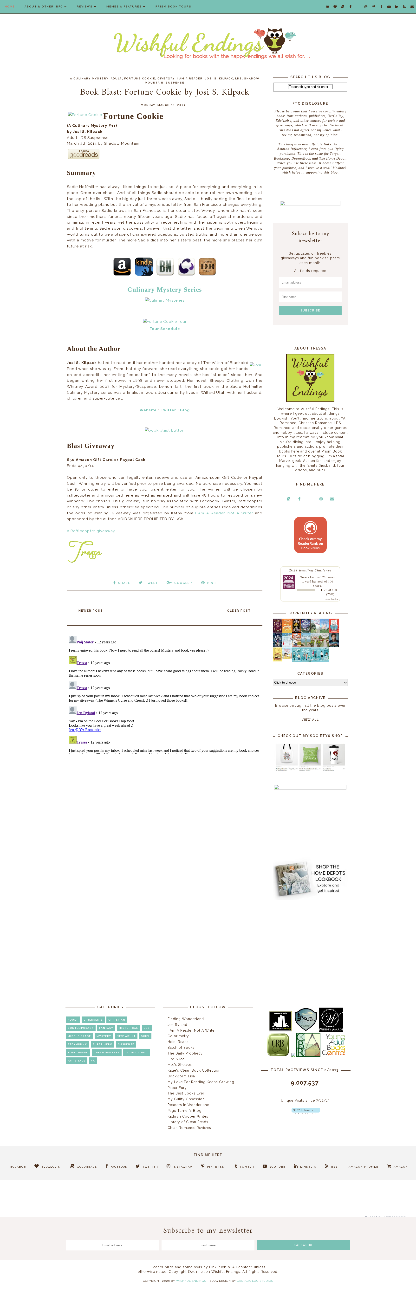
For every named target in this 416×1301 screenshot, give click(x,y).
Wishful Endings (191, 1280)
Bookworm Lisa (181, 1076)
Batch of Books (181, 1047)
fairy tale (76, 1060)
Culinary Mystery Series (164, 289)
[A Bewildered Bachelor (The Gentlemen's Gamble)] (324, 632)
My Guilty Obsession (186, 1099)
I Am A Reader (190, 78)
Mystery (104, 1036)
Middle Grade (79, 1036)
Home (10, 6)
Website (148, 410)
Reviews (85, 6)
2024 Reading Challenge (310, 569)
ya (93, 1060)
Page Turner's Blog (185, 1111)
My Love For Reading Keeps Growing (201, 1082)
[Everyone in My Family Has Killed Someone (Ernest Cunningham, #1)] (334, 631)
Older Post (239, 610)
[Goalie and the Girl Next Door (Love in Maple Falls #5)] (296, 646)
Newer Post (90, 610)
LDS (238, 78)
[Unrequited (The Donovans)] (306, 646)
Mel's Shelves (180, 1065)
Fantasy (106, 1028)
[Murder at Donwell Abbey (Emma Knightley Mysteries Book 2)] (287, 646)
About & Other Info (44, 6)
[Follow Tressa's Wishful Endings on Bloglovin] (306, 1113)
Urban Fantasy (107, 1052)
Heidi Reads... (180, 1042)
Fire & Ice (176, 1059)
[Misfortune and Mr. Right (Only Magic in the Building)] (296, 660)
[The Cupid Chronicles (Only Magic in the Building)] (324, 660)
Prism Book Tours (173, 6)
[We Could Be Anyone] (296, 632)
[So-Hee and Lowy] (287, 658)
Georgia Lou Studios (255, 1280)
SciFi (145, 1036)
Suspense (175, 82)
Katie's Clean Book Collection (194, 1070)
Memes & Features (124, 6)
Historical (128, 1028)
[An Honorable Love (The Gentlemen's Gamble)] (315, 632)
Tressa (304, 577)
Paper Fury (177, 1088)
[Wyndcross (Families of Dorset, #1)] (315, 646)
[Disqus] (164, 694)
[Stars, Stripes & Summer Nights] (306, 631)
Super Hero (102, 1044)
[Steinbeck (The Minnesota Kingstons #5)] (334, 646)
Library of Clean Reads (188, 1122)
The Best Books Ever (186, 1093)
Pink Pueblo (219, 1267)
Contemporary (81, 1028)
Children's (93, 1019)
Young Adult (136, 1052)
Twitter (168, 410)
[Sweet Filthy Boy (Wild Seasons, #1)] (287, 632)
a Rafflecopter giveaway (91, 531)
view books (331, 599)
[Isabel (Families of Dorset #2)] (324, 646)
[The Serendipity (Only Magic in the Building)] (315, 660)
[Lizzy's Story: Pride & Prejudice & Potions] (277, 631)
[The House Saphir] (277, 646)
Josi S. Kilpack (219, 78)
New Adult (126, 1036)
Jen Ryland (177, 1025)
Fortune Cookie (139, 78)
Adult (116, 78)
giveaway (166, 78)
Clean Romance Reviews (189, 1128)
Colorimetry (178, 1036)
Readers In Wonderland (188, 1105)
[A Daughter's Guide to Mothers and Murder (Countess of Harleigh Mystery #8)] (277, 660)
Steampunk (77, 1044)
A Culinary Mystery (89, 78)
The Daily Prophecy (185, 1053)
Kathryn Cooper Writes (188, 1116)
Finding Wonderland (186, 1019)
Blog (185, 410)
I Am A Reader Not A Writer (192, 1030)
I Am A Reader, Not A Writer (224, 513)
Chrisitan (116, 1019)
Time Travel (78, 1052)
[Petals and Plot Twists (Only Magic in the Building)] (306, 660)
